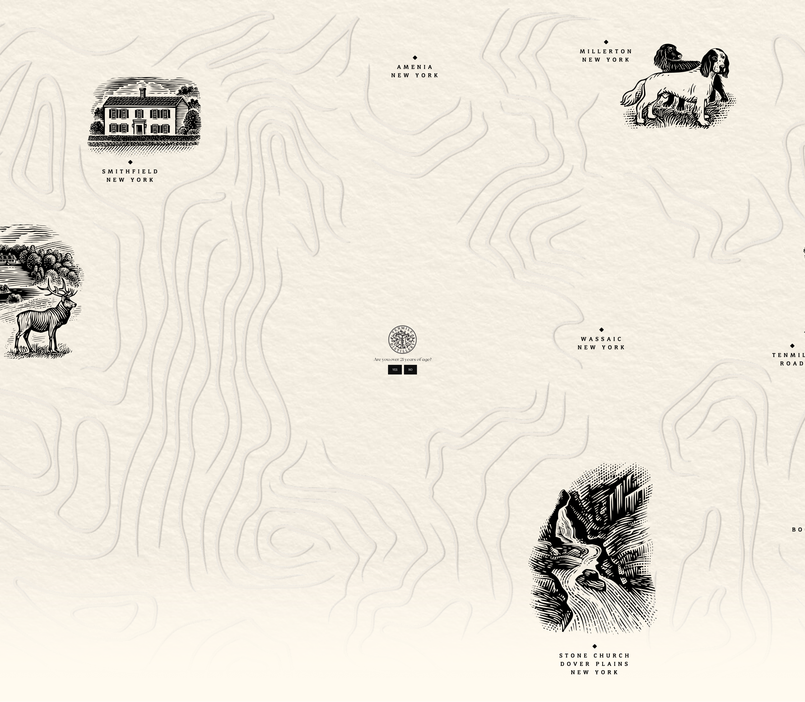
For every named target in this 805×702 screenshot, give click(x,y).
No (410, 370)
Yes (394, 370)
